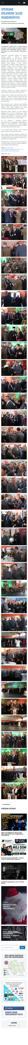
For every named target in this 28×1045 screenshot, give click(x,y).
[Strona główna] (24, 2)
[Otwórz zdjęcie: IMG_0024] (14, 265)
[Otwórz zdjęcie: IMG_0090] (14, 519)
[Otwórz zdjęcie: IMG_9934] (14, 690)
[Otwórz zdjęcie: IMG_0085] (14, 502)
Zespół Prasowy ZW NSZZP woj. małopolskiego (14, 23)
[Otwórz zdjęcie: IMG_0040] (14, 350)
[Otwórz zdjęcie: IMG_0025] (14, 282)
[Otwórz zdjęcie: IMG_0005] (14, 164)
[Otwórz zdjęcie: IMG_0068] (14, 418)
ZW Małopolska (6, 804)
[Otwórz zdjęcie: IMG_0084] (14, 485)
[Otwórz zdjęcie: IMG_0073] (14, 435)
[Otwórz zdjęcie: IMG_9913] (14, 605)
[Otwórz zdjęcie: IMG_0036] (14, 333)
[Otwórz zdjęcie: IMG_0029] (14, 299)
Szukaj (22, 947)
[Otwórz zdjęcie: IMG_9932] (14, 673)
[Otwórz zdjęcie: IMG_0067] (14, 401)
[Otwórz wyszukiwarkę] (19, 2)
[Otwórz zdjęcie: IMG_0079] (14, 468)
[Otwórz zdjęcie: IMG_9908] (14, 588)
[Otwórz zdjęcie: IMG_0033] (14, 385)
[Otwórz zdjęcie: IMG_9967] (14, 740)
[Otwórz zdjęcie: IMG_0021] (14, 249)
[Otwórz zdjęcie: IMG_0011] (14, 198)
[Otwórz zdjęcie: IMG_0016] (14, 215)
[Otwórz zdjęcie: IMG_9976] (14, 757)
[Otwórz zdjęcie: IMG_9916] (14, 622)
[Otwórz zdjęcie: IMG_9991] (14, 791)
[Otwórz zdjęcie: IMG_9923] (14, 640)
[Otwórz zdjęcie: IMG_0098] (14, 554)
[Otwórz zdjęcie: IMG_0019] (14, 232)
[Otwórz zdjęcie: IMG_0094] (14, 536)
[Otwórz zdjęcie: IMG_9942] (14, 707)
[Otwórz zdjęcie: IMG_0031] (14, 316)
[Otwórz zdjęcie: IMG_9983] (14, 774)
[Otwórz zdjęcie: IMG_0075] (14, 452)
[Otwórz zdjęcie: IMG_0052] (14, 368)
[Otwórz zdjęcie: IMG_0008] (14, 181)
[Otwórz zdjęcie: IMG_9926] (14, 656)
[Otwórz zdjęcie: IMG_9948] (14, 723)
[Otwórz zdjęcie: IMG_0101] (14, 571)
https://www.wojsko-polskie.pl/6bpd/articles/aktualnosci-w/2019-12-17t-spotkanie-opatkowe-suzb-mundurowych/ (12, 149)
